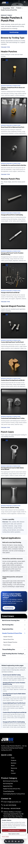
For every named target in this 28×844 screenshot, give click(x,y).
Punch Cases (7, 645)
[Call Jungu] (5, 841)
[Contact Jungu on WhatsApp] (9, 841)
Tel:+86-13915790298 (9, 805)
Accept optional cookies (14, 830)
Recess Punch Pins (8, 639)
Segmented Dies (7, 629)
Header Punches (7, 636)
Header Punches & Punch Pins (12, 633)
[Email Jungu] (12, 841)
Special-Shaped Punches (10, 642)
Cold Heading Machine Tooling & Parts (13, 654)
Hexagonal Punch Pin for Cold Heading (14, 722)
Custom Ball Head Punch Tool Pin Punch (14, 703)
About (12, 765)
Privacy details (5, 836)
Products (18, 8)
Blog (12, 770)
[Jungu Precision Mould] (10, 740)
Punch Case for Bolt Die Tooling (12, 675)
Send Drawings (14, 32)
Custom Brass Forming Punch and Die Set (14, 712)
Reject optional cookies (14, 833)
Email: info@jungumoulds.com (12, 802)
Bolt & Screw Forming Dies (10, 620)
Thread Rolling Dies (8, 649)
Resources (14, 768)
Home (12, 8)
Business (13, 763)
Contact (13, 773)
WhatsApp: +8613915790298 (11, 808)
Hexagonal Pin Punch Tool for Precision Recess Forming (14, 683)
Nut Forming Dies (7, 625)
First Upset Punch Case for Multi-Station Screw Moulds (14, 694)
